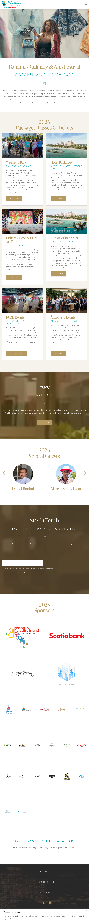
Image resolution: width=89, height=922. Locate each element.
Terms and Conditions (57, 916)
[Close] (86, 911)
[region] (44, 915)
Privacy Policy (46, 916)
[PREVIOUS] (6, 473)
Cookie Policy (77, 916)
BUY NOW (14, 198)
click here (72, 848)
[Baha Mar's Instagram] (50, 903)
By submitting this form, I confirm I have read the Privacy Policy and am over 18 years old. (30, 568)
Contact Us (44, 893)
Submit (22, 563)
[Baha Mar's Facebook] (38, 903)
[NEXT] (82, 473)
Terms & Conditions (44, 882)
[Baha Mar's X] (44, 903)
